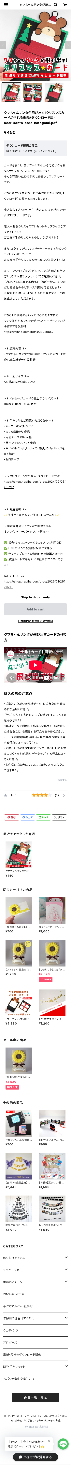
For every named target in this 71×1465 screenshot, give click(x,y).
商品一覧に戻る (35, 1398)
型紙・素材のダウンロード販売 (22, 1354)
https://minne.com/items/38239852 (29, 331)
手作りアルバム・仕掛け (18, 1306)
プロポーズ (10, 1342)
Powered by (31, 1426)
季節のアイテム (12, 1282)
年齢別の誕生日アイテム (18, 1318)
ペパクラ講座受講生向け (19, 1378)
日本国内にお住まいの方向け (35, 621)
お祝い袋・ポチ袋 (13, 1294)
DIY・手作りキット (14, 1366)
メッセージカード (13, 1270)
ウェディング (10, 1330)
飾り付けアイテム (14, 1258)
